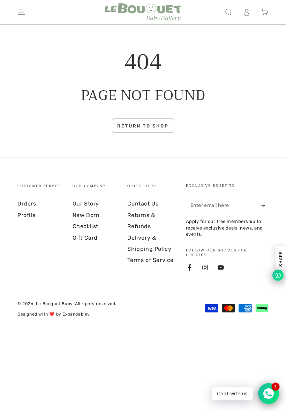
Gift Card (85, 237)
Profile (26, 215)
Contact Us (142, 203)
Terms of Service (150, 260)
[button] (228, 12)
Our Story (86, 203)
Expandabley (76, 314)
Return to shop (142, 126)
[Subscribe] (265, 205)
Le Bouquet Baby (54, 303)
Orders (26, 203)
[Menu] (21, 12)
